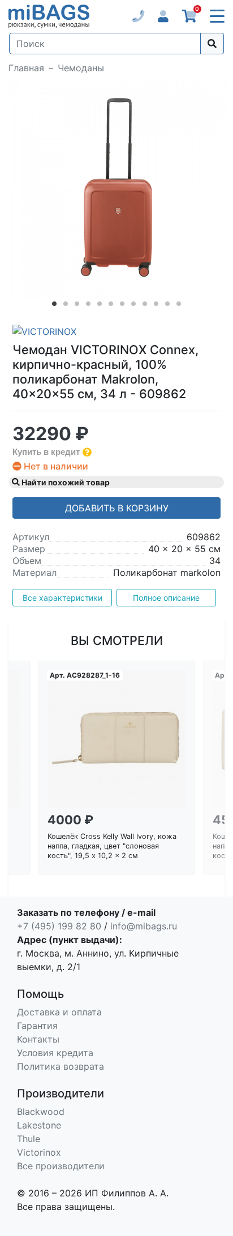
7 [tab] (122, 306)
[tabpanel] (116, 187)
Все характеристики (62, 597)
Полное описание (166, 597)
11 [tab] (167, 306)
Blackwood (40, 1111)
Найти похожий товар (65, 482)
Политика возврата (60, 1066)
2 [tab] (65, 306)
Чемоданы (81, 68)
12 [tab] (178, 306)
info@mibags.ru (143, 926)
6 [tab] (110, 306)
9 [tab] (144, 306)
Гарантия (37, 1025)
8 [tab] (133, 306)
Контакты (38, 1039)
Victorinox (39, 1152)
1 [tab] (54, 306)
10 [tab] (156, 306)
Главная (26, 68)
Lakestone (39, 1125)
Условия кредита (55, 1052)
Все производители (61, 1166)
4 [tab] (88, 306)
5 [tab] (99, 306)
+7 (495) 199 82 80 (59, 926)
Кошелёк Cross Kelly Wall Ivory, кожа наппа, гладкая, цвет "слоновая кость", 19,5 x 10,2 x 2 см (112, 845)
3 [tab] (77, 306)
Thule (28, 1138)
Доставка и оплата (59, 1012)
